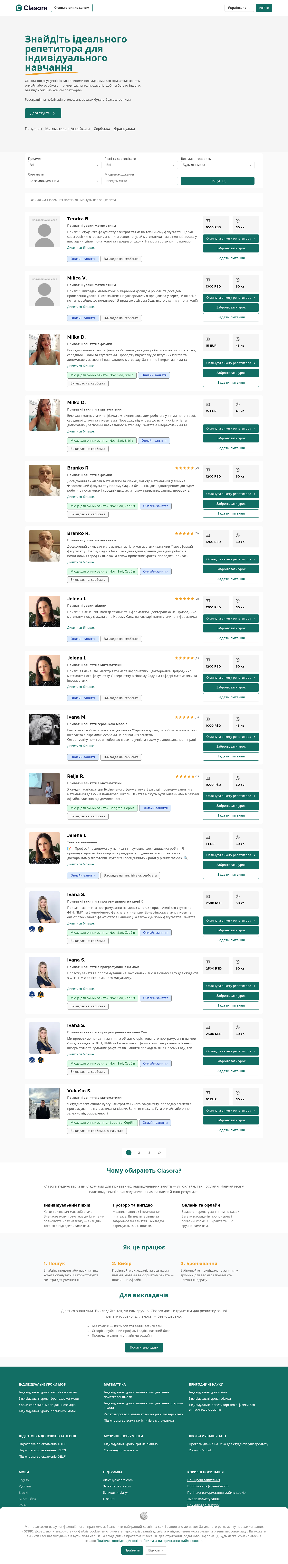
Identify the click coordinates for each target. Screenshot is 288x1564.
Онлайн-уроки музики (121, 1450)
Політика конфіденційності (208, 1486)
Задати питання (231, 258)
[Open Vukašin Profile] (46, 1103)
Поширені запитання (203, 1480)
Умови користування (203, 1499)
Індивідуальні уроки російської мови (47, 1411)
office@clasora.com (118, 1480)
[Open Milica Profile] (46, 290)
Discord (109, 1499)
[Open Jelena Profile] (46, 611)
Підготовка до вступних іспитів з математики (139, 1420)
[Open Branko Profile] (46, 480)
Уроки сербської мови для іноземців (47, 1405)
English (24, 1480)
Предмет (35, 158)
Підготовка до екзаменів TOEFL (43, 1444)
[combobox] (64, 165)
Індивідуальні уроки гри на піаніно (131, 1444)
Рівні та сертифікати (120, 158)
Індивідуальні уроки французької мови (49, 1398)
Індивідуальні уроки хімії (208, 1392)
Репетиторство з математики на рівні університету (143, 1414)
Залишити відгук (115, 1492)
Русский (25, 1486)
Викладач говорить (196, 158)
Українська (237, 7)
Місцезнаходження (119, 174)
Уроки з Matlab (200, 1450)
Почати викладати (144, 1347)
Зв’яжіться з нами (117, 1486)
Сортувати (36, 174)
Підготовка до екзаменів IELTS (42, 1450)
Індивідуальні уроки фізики (210, 1398)
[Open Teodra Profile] (46, 231)
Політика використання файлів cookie (216, 1492)
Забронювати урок (230, 248)
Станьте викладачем (71, 7)
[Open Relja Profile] (46, 788)
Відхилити (156, 1550)
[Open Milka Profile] (46, 349)
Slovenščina (27, 1499)
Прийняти (132, 1550)
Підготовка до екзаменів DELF (42, 1456)
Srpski (23, 1492)
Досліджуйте (40, 113)
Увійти (264, 7)
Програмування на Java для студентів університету (228, 1444)
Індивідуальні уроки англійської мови (48, 1392)
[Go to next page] (159, 1152)
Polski (23, 1505)
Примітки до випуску (203, 1505)
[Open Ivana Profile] (46, 729)
